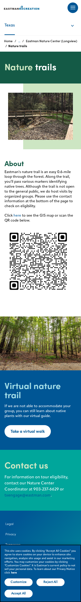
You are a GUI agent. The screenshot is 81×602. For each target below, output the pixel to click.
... (19, 41)
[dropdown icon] (75, 21)
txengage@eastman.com (27, 495)
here (17, 216)
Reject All (50, 582)
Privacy (10, 534)
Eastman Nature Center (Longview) (51, 41)
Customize (19, 582)
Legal (9, 524)
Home (8, 41)
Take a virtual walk (28, 431)
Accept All (18, 593)
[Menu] (73, 7)
